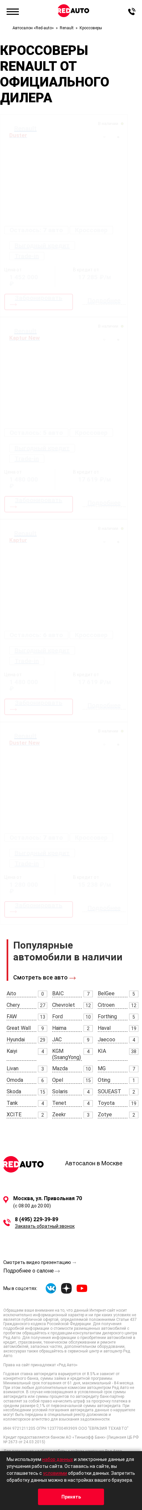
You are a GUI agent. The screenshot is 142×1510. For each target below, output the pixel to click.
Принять (71, 1496)
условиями (55, 1473)
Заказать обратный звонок (45, 1226)
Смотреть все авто (40, 977)
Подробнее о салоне (28, 1271)
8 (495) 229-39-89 (36, 1220)
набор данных (57, 1459)
